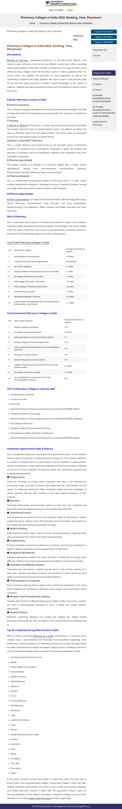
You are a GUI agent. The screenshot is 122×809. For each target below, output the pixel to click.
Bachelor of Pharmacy (17, 60)
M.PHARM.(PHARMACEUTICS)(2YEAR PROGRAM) (101, 98)
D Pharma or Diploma (17, 125)
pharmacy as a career (43, 636)
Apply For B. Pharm (103, 37)
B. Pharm (97, 89)
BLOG (70, 10)
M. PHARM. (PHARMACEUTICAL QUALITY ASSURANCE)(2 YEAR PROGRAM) (104, 111)
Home (32, 23)
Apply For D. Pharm (104, 31)
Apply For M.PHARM (104, 42)
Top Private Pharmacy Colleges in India (28, 242)
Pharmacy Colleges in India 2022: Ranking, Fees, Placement (66, 23)
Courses (97, 55)
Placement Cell (100, 49)
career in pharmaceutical (39, 798)
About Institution (101, 78)
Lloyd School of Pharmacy (100, 123)
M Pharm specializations (18, 199)
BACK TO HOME (56, 10)
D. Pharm (97, 84)
